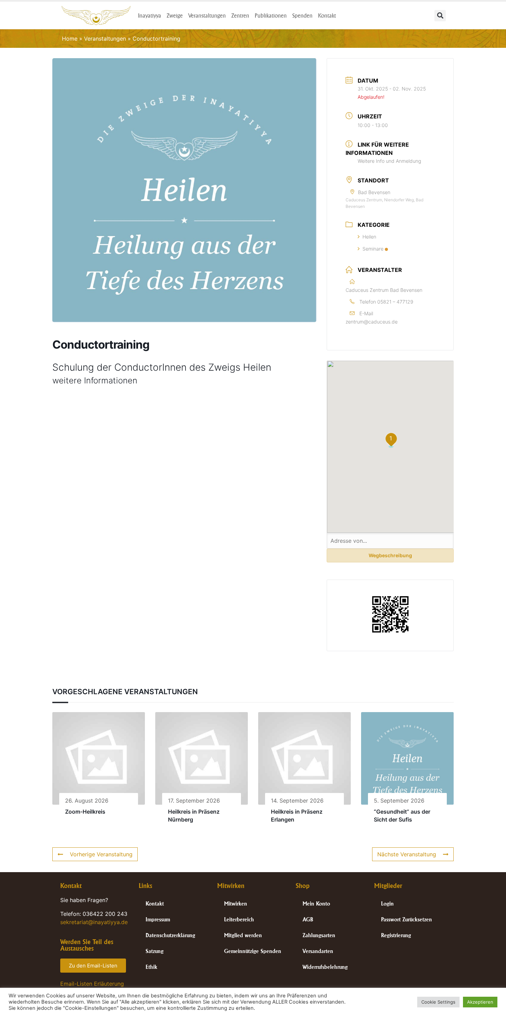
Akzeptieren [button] (480, 1002)
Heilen (369, 237)
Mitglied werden (243, 935)
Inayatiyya (149, 15)
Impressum (158, 919)
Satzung (155, 951)
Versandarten (318, 951)
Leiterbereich (239, 919)
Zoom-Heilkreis (85, 811)
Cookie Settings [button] (438, 1002)
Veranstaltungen (207, 15)
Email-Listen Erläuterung (92, 983)
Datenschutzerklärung (170, 935)
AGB (308, 919)
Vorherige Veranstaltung (101, 854)
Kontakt (327, 15)
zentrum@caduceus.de (372, 322)
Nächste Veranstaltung (406, 854)
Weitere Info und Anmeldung (389, 161)
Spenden (302, 15)
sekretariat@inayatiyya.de (94, 922)
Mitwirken (235, 903)
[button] (440, 15)
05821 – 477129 (395, 302)
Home (69, 38)
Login (387, 903)
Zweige (175, 15)
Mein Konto (316, 903)
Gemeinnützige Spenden (252, 951)
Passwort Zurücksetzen (406, 919)
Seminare (372, 249)
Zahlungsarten (319, 935)
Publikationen (271, 15)
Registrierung (396, 935)
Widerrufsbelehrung (325, 967)
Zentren (240, 15)
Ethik (151, 967)
